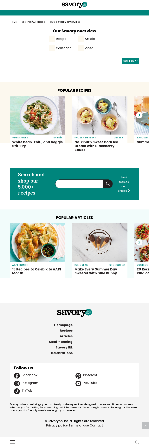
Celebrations (62, 353)
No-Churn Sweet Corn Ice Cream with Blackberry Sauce (96, 146)
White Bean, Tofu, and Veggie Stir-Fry (37, 144)
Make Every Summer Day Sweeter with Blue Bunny (95, 271)
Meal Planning (61, 342)
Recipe (61, 39)
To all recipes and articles (123, 184)
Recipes (66, 330)
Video (89, 48)
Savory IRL (64, 347)
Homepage (63, 325)
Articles (66, 336)
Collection (63, 48)
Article (90, 39)
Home (13, 22)
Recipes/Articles (33, 22)
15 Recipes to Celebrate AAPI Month (36, 271)
